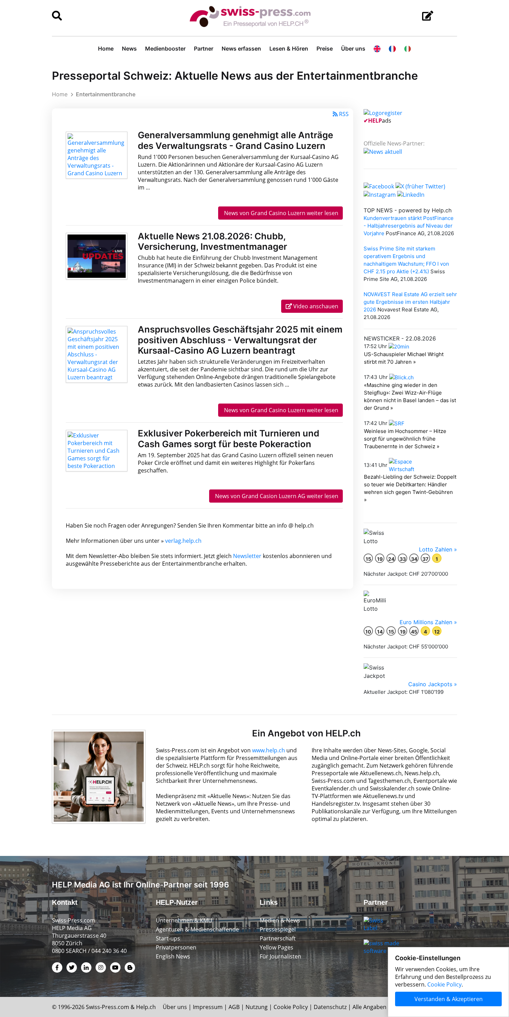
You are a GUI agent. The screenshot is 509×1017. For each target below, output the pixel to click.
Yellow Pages (276, 947)
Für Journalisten (280, 956)
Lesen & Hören (288, 48)
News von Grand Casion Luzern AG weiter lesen (276, 496)
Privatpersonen (176, 947)
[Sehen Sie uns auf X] (420, 186)
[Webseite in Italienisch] (407, 48)
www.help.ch (268, 750)
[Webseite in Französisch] (392, 48)
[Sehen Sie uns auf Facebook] (379, 186)
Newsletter (247, 556)
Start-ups (168, 938)
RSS (344, 114)
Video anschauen (315, 306)
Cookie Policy (291, 1007)
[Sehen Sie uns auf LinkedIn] (411, 194)
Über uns (353, 48)
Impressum (208, 1007)
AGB (234, 1007)
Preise (324, 48)
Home (106, 48)
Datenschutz (330, 1007)
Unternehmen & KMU (184, 920)
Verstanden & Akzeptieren (448, 999)
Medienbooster (165, 48)
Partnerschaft (278, 938)
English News (173, 956)
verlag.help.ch (183, 541)
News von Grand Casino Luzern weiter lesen (280, 213)
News (129, 48)
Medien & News (280, 920)
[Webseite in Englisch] (377, 48)
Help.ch (146, 1007)
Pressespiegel (278, 929)
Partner (203, 48)
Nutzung (256, 1007)
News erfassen (241, 48)
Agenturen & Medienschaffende (197, 929)
